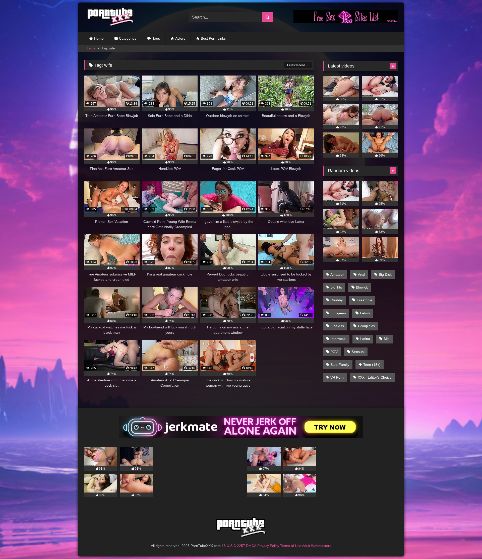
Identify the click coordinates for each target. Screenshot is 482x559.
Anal (361, 274)
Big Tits (336, 287)
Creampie (364, 300)
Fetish (365, 313)
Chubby (336, 300)
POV (334, 352)
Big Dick (385, 274)
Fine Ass (337, 326)
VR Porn (337, 377)
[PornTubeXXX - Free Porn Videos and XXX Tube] (109, 17)
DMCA (251, 546)
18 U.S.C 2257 (233, 546)
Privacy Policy (268, 546)
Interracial (338, 339)
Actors (180, 38)
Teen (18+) (372, 365)
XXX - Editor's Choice (375, 377)
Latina (365, 339)
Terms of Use (290, 546)
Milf (386, 339)
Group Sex (366, 326)
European (338, 313)
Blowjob (362, 287)
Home (99, 38)
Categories (127, 38)
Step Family (339, 365)
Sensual (358, 352)
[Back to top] (466, 544)
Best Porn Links (213, 38)
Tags (156, 38)
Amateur (337, 274)
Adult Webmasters (316, 546)
